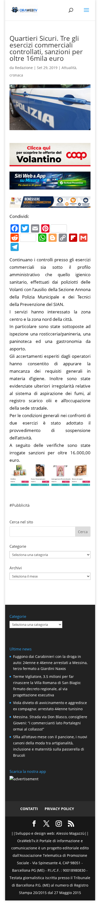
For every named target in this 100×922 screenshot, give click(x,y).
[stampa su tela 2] (50, 482)
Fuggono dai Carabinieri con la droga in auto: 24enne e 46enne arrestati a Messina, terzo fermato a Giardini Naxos (50, 662)
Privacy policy (59, 808)
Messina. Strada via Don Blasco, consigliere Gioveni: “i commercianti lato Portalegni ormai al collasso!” (50, 723)
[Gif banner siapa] (50, 204)
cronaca (16, 75)
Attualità (69, 67)
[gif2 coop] (50, 162)
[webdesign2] (50, 187)
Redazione (24, 67)
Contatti (29, 808)
